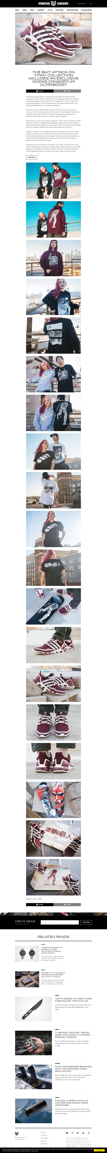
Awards (44, 1144)
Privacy (44, 1141)
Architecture (72, 10)
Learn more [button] (35, 1151)
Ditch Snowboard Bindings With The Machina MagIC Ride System (73, 1069)
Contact (44, 1135)
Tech (32, 10)
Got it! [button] (99, 1150)
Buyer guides (86, 10)
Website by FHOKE (19, 1139)
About (43, 1133)
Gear (17, 10)
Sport (57, 1063)
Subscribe (86, 922)
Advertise (45, 1138)
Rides (24, 10)
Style (50, 10)
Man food (59, 10)
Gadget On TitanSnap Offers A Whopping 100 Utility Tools (53, 975)
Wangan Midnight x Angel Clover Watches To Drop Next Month (52, 950)
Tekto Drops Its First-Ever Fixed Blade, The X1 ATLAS (73, 1000)
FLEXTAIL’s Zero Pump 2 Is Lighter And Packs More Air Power (71, 1103)
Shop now (31, 157)
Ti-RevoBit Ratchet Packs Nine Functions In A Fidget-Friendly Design (73, 1035)
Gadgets (40, 10)
